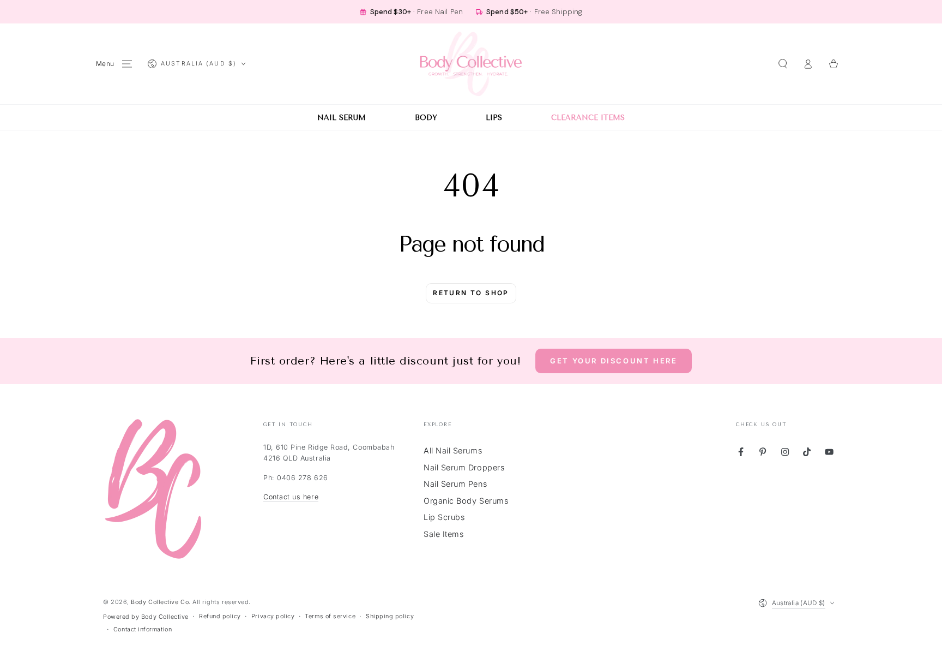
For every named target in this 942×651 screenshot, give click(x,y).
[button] (782, 64)
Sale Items (443, 534)
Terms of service (330, 616)
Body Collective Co (160, 602)
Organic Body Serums (466, 500)
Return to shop (471, 293)
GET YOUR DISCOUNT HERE (613, 360)
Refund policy (220, 616)
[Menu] (127, 64)
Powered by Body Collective (146, 616)
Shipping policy (390, 616)
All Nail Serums (453, 450)
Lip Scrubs (444, 517)
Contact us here (290, 497)
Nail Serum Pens (455, 483)
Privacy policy (273, 616)
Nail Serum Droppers (464, 467)
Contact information (142, 629)
